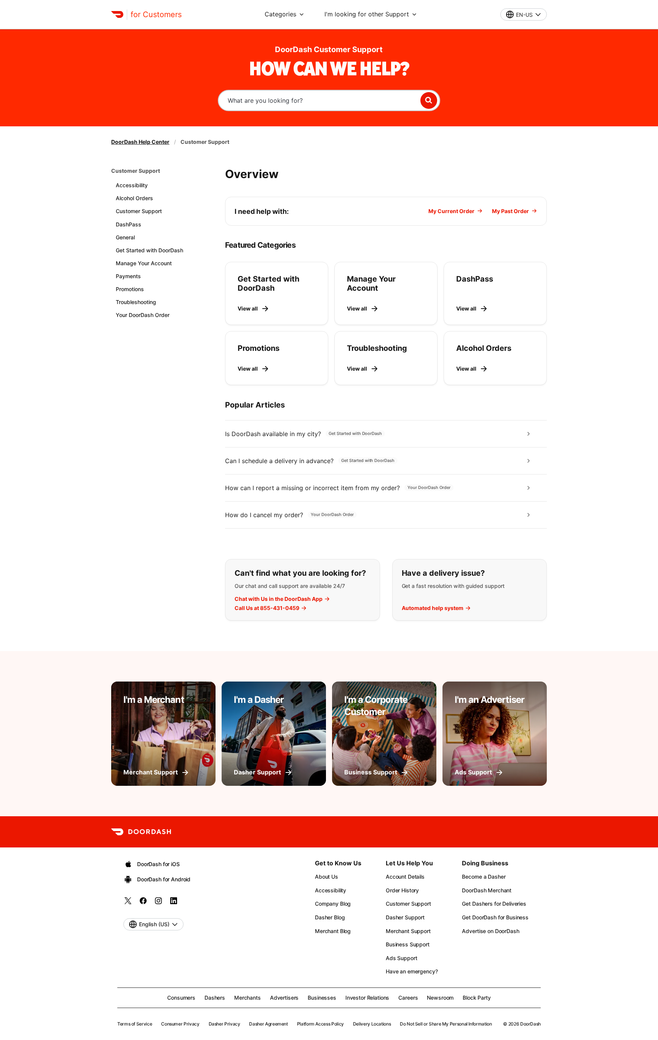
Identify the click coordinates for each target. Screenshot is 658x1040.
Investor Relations (367, 997)
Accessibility (330, 890)
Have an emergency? (412, 971)
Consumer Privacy (180, 1024)
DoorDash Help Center (140, 142)
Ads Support (401, 958)
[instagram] (158, 903)
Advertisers (284, 997)
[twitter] (128, 903)
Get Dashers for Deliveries (494, 903)
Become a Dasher (483, 876)
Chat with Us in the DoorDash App (279, 599)
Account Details (405, 876)
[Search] (428, 100)
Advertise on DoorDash (490, 931)
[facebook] (143, 903)
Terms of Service (134, 1024)
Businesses (322, 997)
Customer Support (135, 170)
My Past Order (510, 211)
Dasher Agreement (268, 1024)
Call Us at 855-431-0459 (267, 608)
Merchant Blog (333, 931)
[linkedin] (173, 903)
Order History (402, 890)
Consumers (181, 997)
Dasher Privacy (224, 1024)
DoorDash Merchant (486, 890)
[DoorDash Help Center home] (117, 14)
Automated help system (432, 608)
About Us (326, 876)
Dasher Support (405, 917)
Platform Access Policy (320, 1024)
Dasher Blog (330, 917)
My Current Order (451, 211)
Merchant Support (408, 931)
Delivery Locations (372, 1024)
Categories (280, 14)
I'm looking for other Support (366, 14)
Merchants (247, 997)
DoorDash (530, 1024)
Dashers (214, 997)
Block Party (476, 997)
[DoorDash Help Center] (141, 831)
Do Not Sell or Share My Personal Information (446, 1024)
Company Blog (333, 903)
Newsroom (440, 997)
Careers (408, 997)
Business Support (408, 944)
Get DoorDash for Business (495, 917)
